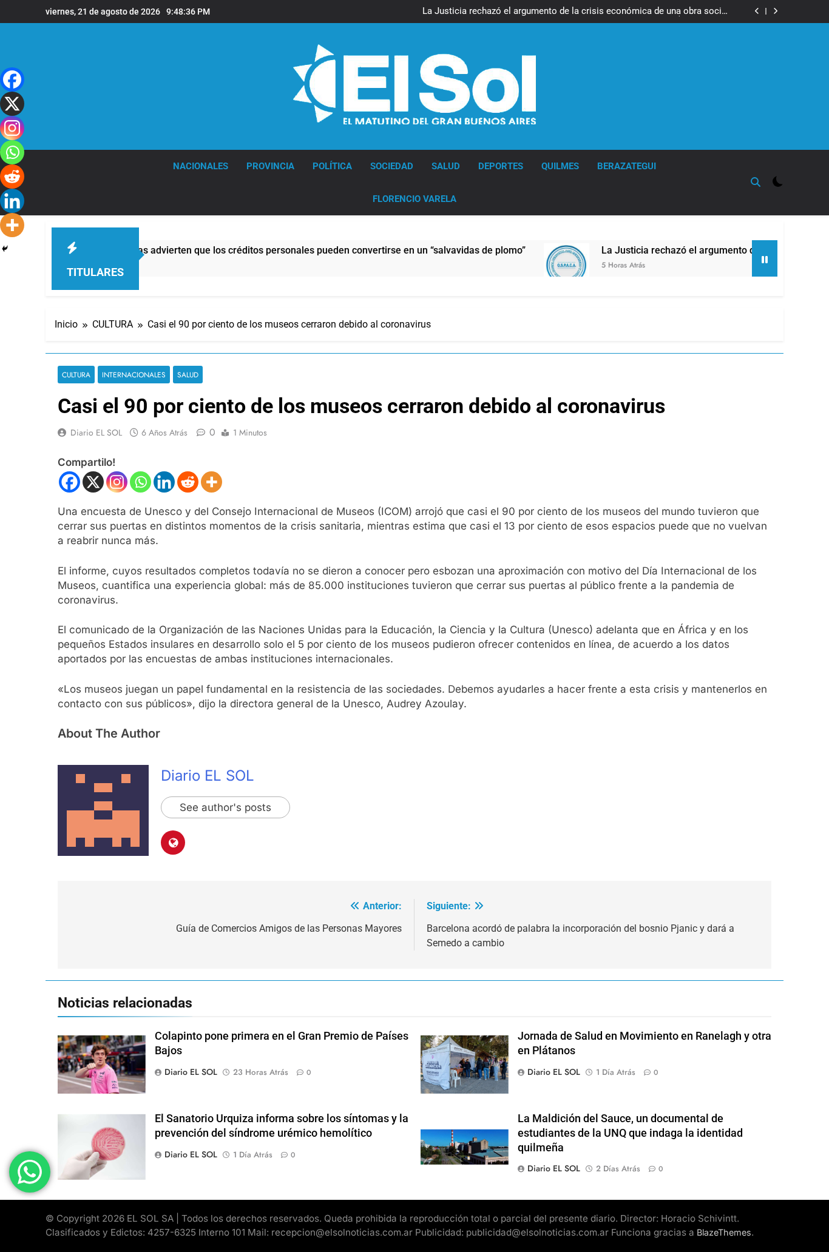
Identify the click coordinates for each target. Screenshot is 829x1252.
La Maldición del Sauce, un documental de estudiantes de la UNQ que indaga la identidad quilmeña (630, 1133)
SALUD (445, 166)
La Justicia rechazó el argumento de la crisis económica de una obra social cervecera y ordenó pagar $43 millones (575, 11)
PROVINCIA (270, 166)
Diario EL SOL (96, 432)
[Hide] (5, 249)
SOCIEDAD (391, 166)
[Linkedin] (164, 482)
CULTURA (76, 374)
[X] (93, 482)
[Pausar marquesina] (764, 258)
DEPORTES (500, 166)
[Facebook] (69, 482)
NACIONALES (200, 166)
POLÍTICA (332, 166)
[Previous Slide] (757, 11)
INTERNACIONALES (134, 374)
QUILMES (560, 166)
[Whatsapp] (140, 482)
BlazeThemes (724, 1232)
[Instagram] (116, 482)
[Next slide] (775, 11)
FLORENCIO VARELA (414, 199)
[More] (211, 482)
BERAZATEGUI (626, 166)
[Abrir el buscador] (755, 182)
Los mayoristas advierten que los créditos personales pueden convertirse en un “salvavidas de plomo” (268, 250)
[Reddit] (187, 482)
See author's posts (225, 807)
